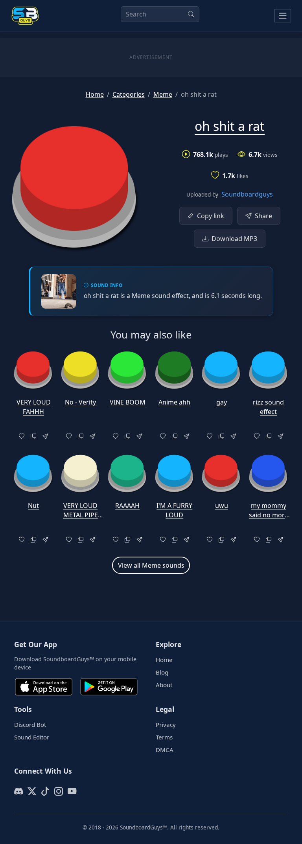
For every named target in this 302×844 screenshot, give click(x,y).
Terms (164, 737)
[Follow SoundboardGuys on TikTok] (45, 791)
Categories (128, 94)
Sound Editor (31, 737)
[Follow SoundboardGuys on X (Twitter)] (32, 791)
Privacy (166, 724)
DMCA (164, 750)
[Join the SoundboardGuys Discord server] (18, 791)
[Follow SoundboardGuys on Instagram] (58, 791)
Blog (162, 672)
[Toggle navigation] (282, 15)
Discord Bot (30, 724)
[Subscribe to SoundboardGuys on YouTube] (72, 791)
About (164, 685)
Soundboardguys (247, 194)
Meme (162, 94)
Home (95, 94)
